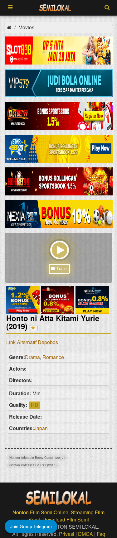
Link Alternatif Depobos (32, 342)
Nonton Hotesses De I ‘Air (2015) (32, 465)
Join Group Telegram (31, 526)
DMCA (85, 533)
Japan (41, 428)
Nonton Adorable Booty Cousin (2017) (37, 457)
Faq (101, 533)
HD (34, 404)
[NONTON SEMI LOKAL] (55, 8)
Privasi (66, 533)
